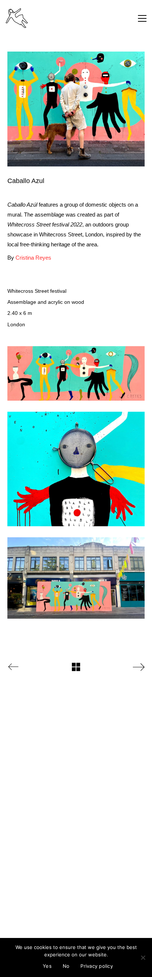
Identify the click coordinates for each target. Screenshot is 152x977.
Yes (47, 966)
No (66, 966)
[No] (142, 957)
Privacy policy (96, 966)
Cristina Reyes (33, 257)
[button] (142, 18)
